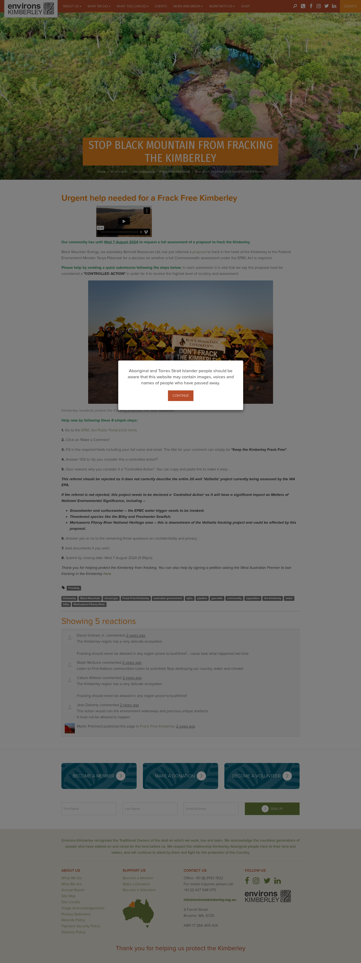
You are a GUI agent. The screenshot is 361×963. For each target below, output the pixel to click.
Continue (181, 396)
